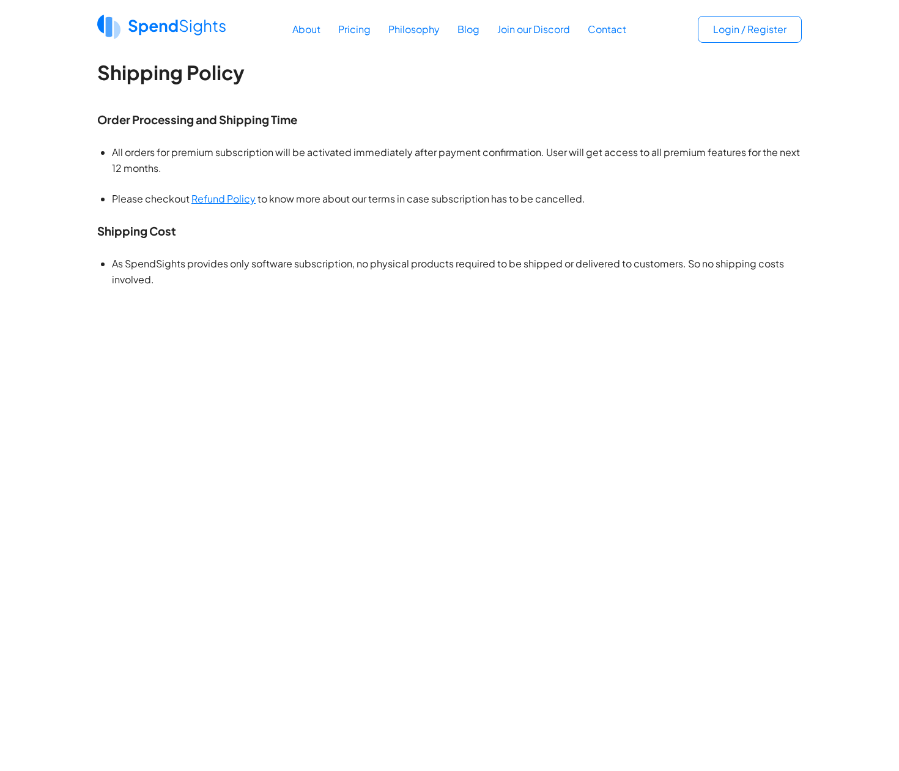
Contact (607, 29)
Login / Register (749, 29)
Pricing (354, 29)
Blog (468, 29)
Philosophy (414, 29)
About (306, 29)
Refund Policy (223, 198)
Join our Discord (533, 29)
